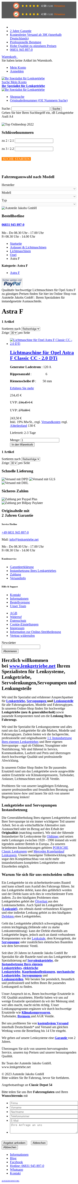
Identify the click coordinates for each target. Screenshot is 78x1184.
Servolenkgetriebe (40, 960)
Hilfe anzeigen (11, 168)
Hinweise (59, 5)
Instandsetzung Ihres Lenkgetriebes (33, 570)
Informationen (19, 598)
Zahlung (15, 574)
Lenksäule (38, 938)
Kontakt (15, 595)
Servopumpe (11, 942)
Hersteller (8, 185)
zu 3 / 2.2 (8, 148)
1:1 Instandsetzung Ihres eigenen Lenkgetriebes (37, 739)
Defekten (8, 916)
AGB (13, 613)
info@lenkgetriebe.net (23, 539)
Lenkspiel (9, 909)
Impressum (17, 628)
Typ (4, 200)
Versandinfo (18, 578)
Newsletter (9, 642)
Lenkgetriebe (15, 701)
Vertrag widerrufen (22, 635)
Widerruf (16, 617)
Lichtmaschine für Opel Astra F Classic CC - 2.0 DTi (42, 355)
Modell (6, 192)
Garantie (61, 1038)
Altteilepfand (18, 425)
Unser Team (18, 606)
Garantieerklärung (22, 567)
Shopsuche (17, 96)
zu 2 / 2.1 (8, 140)
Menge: (15, 440)
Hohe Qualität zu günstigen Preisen (33, 46)
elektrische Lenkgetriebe (20, 969)
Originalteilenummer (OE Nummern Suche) (39, 100)
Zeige (5, 332)
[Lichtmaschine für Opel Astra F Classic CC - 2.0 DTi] (43, 343)
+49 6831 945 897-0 (15, 532)
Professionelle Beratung (25, 42)
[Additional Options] (12, 286)
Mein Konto (18, 67)
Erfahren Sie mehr (22, 388)
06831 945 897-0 (21, 49)
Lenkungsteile (63, 701)
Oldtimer (53, 836)
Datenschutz (18, 620)
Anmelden (17, 71)
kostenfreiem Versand (53, 1023)
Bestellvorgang (20, 602)
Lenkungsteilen (12, 979)
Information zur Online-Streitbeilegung (35, 632)
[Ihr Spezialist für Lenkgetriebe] (23, 78)
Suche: (6, 108)
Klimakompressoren (36, 1012)
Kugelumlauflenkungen (38, 971)
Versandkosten (51, 422)
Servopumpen (37, 701)
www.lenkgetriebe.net (32, 666)
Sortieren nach (11, 328)
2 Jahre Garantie (20, 31)
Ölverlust (41, 901)
